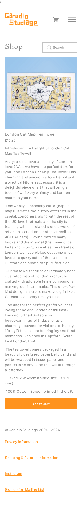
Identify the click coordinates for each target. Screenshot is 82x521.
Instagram (13, 473)
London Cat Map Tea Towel (30, 134)
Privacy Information (21, 442)
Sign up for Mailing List (24, 489)
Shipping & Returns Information (32, 457)
